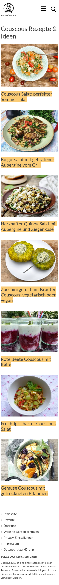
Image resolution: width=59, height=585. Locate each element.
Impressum (11, 543)
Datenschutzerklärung (19, 549)
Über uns (10, 525)
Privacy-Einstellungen (18, 537)
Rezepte (9, 520)
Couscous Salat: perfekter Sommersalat (26, 96)
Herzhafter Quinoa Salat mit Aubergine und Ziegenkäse (29, 226)
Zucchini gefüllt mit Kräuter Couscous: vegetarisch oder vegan (28, 294)
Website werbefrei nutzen (21, 531)
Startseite (10, 514)
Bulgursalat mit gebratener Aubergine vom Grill (27, 162)
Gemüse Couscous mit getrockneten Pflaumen (24, 490)
